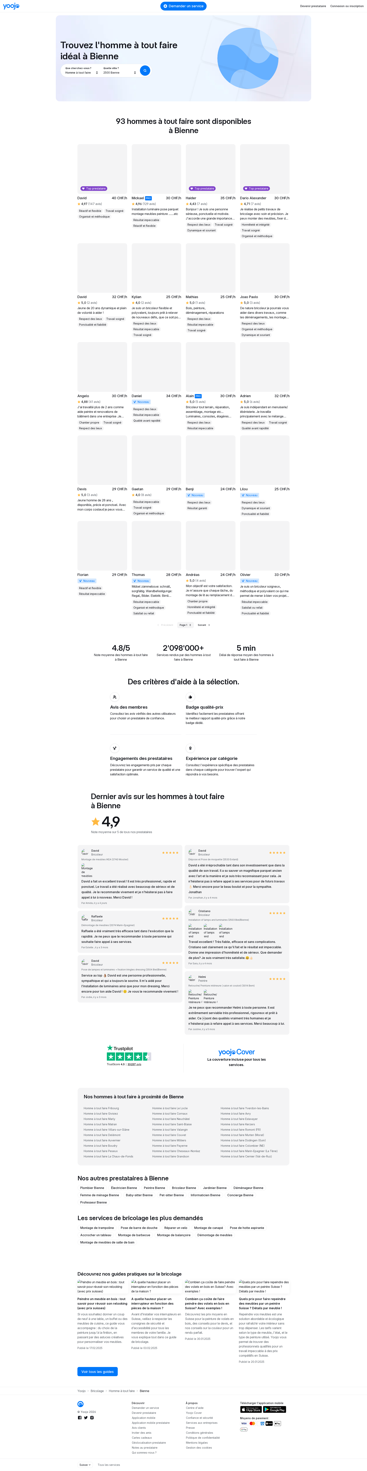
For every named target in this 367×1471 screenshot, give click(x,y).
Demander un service (186, 6)
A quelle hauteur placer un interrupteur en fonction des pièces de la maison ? (152, 1303)
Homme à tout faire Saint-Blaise (172, 1124)
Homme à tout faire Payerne (170, 1145)
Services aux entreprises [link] (202, 1422)
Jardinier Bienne (215, 1188)
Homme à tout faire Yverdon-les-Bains (245, 1108)
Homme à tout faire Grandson (170, 1156)
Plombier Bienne (92, 1188)
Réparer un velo (175, 1228)
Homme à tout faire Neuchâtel (171, 1119)
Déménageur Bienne (248, 1188)
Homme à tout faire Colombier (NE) (243, 1145)
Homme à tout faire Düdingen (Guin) (243, 1140)
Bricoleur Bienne (184, 1188)
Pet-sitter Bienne (172, 1195)
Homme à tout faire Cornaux (170, 1113)
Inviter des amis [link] (141, 1432)
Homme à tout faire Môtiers (169, 1140)
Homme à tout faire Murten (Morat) (242, 1135)
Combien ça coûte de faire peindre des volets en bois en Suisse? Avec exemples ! (207, 1303)
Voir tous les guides (97, 1372)
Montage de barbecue (134, 1235)
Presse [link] (190, 1427)
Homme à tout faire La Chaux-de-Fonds (108, 1156)
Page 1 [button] (183, 625)
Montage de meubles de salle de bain (107, 1242)
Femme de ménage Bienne (99, 1195)
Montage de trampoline (97, 1228)
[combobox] (82, 70)
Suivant (202, 625)
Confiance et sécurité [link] (199, 1417)
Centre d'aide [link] (195, 1407)
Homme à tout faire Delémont (102, 1135)
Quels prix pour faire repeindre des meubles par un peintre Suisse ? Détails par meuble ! (262, 1303)
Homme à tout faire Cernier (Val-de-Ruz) (246, 1156)
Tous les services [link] (109, 1464)
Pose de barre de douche (139, 1228)
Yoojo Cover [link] (194, 1412)
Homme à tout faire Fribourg (101, 1108)
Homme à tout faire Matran (100, 1124)
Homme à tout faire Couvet (169, 1135)
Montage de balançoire (174, 1235)
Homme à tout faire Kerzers (238, 1124)
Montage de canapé (208, 1228)
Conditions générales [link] (199, 1432)
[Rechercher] (145, 70)
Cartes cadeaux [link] (142, 1437)
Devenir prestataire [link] (144, 1412)
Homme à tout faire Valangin (170, 1129)
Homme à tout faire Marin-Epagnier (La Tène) (249, 1151)
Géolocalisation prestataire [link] (149, 1442)
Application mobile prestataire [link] (151, 1422)
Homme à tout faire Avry (236, 1113)
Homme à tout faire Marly (99, 1119)
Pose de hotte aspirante (247, 1228)
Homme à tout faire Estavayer (239, 1119)
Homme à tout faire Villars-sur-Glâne (106, 1129)
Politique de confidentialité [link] (203, 1437)
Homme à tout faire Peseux (101, 1151)
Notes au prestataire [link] (145, 1447)
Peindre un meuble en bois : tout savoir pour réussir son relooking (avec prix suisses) (102, 1303)
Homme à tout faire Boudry (100, 1145)
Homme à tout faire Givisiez (101, 1113)
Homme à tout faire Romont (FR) (241, 1129)
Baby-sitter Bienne (139, 1195)
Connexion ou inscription (347, 6)
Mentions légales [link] (197, 1442)
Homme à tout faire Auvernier (102, 1140)
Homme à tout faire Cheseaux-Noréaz (176, 1151)
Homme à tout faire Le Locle (170, 1108)
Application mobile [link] (143, 1417)
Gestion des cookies (199, 1447)
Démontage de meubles (214, 1235)
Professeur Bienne (93, 1202)
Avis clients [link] (139, 1427)
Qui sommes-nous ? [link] (144, 1452)
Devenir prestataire (313, 6)
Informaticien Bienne (205, 1195)
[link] (210, 288)
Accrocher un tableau (95, 1235)
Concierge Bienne (240, 1195)
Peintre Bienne (154, 1188)
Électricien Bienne (124, 1188)
